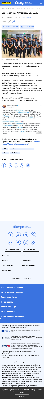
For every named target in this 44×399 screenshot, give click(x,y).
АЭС (4, 149)
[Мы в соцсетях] (10, 234)
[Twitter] (22, 165)
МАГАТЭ (15, 152)
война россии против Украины (22, 149)
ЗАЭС (5, 152)
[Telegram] (10, 165)
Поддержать (6, 2)
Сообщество (27, 261)
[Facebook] (4, 165)
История (5, 261)
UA (10, 22)
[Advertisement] (22, 194)
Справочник (6, 270)
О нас (24, 256)
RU (14, 22)
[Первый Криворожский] (23, 3)
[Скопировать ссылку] (28, 165)
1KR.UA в (11, 27)
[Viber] (16, 165)
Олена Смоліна (26, 17)
